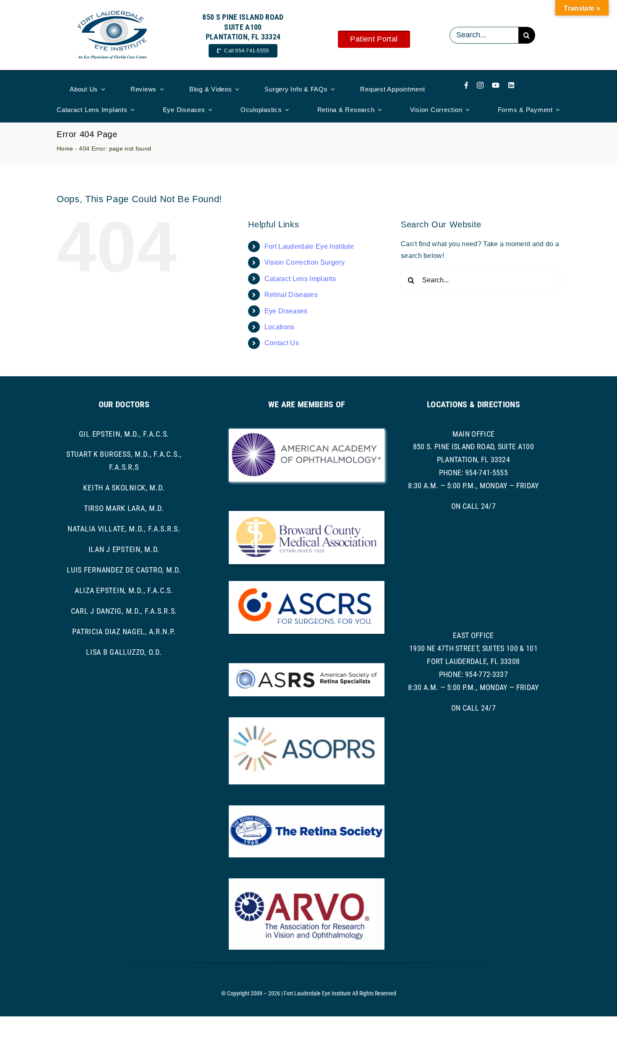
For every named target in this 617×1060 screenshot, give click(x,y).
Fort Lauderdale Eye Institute (309, 246)
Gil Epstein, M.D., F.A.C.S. (124, 434)
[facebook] (466, 85)
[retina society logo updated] (306, 808)
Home (65, 148)
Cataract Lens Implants (300, 278)
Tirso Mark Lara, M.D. (124, 508)
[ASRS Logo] (306, 666)
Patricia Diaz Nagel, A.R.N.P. (123, 631)
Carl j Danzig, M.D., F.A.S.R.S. (124, 611)
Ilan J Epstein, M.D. (124, 549)
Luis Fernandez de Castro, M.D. (124, 569)
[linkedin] (511, 85)
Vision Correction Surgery (304, 262)
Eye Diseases (286, 311)
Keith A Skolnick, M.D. (124, 487)
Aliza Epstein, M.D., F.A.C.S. (124, 590)
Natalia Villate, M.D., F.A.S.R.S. (124, 528)
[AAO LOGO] (306, 431)
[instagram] (480, 85)
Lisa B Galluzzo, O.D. (124, 652)
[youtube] (495, 85)
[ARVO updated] (306, 881)
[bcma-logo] (306, 514)
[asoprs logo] (306, 720)
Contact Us (281, 342)
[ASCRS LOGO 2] (306, 584)
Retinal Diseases (291, 294)
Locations (279, 327)
